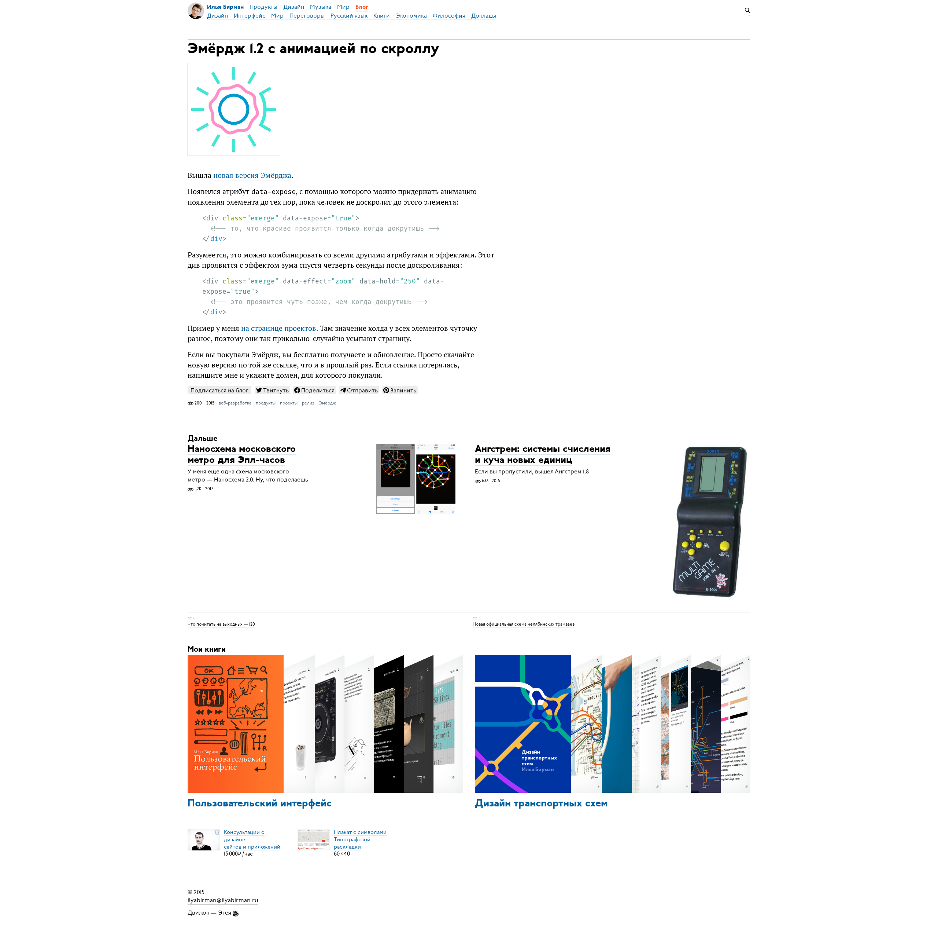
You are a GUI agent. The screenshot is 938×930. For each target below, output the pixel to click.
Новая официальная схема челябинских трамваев (524, 624)
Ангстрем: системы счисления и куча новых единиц (542, 454)
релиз (308, 403)
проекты (289, 403)
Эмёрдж (327, 403)
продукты (266, 403)
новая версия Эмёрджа (252, 175)
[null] (272, 390)
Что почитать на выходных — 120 (221, 624)
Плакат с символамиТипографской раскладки (360, 839)
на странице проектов (278, 328)
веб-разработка (235, 403)
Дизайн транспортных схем (541, 804)
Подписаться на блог (219, 390)
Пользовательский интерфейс (260, 804)
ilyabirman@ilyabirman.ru (223, 900)
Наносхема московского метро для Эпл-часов (242, 454)
